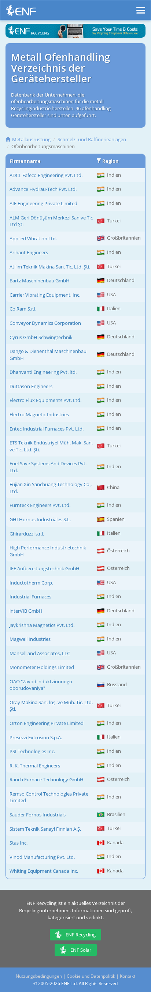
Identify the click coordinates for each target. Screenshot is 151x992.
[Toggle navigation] (140, 7)
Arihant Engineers (29, 252)
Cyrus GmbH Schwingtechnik (41, 337)
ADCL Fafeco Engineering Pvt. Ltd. (46, 175)
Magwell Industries (30, 639)
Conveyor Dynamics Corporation (45, 323)
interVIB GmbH (26, 611)
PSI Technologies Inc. (32, 751)
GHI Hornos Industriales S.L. (40, 519)
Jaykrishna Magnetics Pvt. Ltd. (42, 625)
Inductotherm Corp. (31, 582)
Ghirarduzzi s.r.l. (27, 533)
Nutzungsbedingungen (39, 976)
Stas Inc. (18, 842)
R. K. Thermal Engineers (35, 765)
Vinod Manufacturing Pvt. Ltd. (42, 857)
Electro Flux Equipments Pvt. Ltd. (45, 400)
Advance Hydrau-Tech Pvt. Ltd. (43, 189)
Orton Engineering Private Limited (47, 723)
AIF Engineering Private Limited (43, 203)
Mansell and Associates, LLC (40, 653)
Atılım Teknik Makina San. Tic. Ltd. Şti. (50, 266)
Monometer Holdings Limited (42, 667)
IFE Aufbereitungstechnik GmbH (45, 568)
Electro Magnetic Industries (39, 414)
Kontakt (127, 976)
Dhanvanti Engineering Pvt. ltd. (43, 372)
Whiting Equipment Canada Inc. (44, 871)
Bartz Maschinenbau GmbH (40, 280)
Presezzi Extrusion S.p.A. (36, 737)
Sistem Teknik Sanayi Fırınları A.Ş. (45, 829)
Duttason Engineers (31, 386)
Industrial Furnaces (30, 596)
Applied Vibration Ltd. (33, 238)
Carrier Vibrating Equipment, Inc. (45, 295)
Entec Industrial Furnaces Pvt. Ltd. (47, 428)
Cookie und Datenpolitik (91, 976)
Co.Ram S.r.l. (23, 308)
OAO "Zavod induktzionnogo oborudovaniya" (41, 685)
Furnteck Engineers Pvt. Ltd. (40, 505)
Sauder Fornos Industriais (38, 814)
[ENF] (21, 12)
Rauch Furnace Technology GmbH (47, 779)
